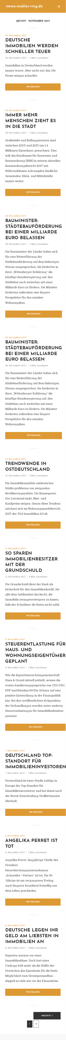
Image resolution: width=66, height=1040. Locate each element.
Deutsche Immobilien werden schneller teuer (31, 46)
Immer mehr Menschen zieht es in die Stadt (30, 121)
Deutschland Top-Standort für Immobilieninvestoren (35, 761)
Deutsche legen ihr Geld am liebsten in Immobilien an (32, 936)
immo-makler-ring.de (24, 6)
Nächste (46, 1016)
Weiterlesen (33, 87)
